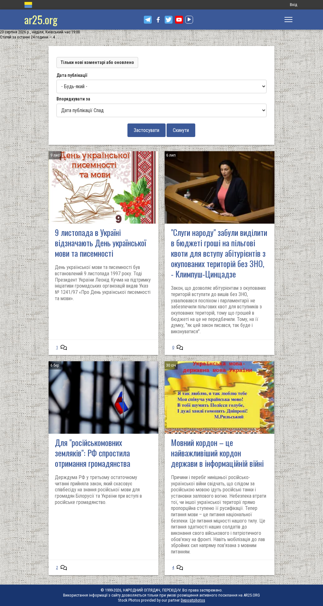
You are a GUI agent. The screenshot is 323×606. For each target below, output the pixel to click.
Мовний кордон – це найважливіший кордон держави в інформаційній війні (217, 452)
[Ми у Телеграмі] (148, 20)
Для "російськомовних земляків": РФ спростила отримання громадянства (92, 452)
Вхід (293, 4)
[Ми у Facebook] (158, 20)
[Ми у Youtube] (179, 20)
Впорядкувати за (73, 98)
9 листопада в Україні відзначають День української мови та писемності (100, 242)
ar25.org (40, 19)
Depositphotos (193, 600)
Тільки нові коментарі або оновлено (97, 62)
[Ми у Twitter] (169, 20)
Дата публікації (71, 75)
